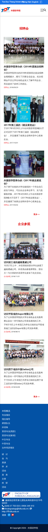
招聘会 (6, 87)
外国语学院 (15, 10)
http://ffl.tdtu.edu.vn (10, 511)
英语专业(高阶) (8, 431)
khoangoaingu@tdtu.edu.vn (16, 508)
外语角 (5, 427)
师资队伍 (6, 423)
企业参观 (7, 276)
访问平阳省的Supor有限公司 (18, 314)
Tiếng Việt (26, 2)
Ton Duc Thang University (13, 2)
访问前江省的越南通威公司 (17, 262)
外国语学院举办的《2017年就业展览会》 (22, 182)
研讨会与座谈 (5, 458)
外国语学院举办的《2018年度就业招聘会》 (24, 68)
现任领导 (6, 419)
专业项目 (6, 415)
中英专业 (6, 443)
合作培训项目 (8, 447)
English (35, 2)
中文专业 (6, 439)
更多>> (37, 214)
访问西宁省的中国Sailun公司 (19, 369)
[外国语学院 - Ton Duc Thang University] (5, 8)
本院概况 (6, 411)
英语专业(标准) (8, 435)
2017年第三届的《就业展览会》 (20, 125)
